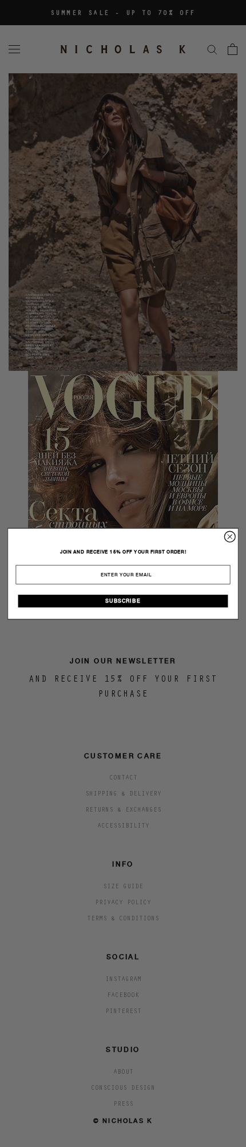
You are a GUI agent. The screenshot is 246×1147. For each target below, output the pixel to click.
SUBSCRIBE (122, 601)
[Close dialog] (229, 536)
